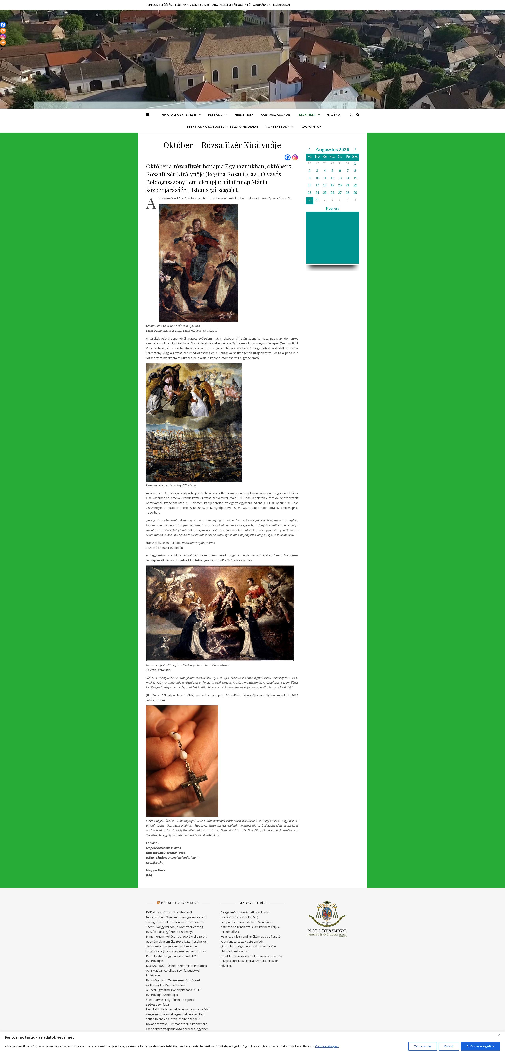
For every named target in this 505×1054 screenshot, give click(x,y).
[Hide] (1, 49)
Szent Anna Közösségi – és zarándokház (223, 126)
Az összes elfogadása (480, 1046)
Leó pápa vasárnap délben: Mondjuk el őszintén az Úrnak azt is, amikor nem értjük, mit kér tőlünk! (250, 927)
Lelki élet (307, 114)
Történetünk (277, 126)
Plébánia (216, 114)
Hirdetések (244, 114)
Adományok (261, 5)
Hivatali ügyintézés (179, 114)
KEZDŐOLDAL (282, 5)
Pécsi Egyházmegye (180, 903)
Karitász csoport (276, 114)
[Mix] (3, 31)
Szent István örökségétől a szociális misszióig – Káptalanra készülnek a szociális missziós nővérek (252, 961)
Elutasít (449, 1046)
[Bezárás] (500, 1034)
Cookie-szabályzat (327, 1046)
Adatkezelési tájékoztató (231, 5)
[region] (252, 1042)
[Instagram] (295, 157)
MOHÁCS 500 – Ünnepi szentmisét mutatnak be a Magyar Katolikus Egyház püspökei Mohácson (176, 970)
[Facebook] (288, 157)
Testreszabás (422, 1046)
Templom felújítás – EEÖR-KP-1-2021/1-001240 (178, 5)
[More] (3, 43)
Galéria (333, 114)
